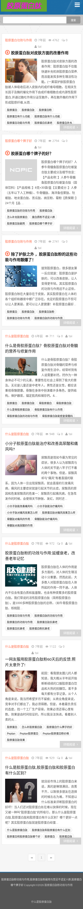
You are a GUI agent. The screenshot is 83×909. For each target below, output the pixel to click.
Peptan (11, 733)
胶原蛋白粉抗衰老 (39, 628)
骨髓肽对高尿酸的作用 (20, 525)
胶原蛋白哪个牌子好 (18, 141)
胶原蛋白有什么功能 (18, 116)
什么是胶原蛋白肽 (17, 336)
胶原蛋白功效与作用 (18, 40)
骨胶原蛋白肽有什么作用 (48, 409)
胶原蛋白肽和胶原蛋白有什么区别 (51, 830)
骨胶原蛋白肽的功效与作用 (22, 416)
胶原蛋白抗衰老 (43, 122)
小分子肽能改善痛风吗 (20, 506)
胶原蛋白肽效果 (16, 740)
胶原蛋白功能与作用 (18, 122)
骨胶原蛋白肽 (64, 403)
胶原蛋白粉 (45, 110)
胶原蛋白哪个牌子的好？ (32, 154)
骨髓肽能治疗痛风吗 (45, 519)
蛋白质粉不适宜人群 (43, 217)
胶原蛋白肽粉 (46, 311)
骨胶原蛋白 (45, 403)
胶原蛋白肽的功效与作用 (21, 210)
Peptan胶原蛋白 (29, 733)
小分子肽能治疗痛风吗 (50, 506)
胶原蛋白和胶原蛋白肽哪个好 (23, 836)
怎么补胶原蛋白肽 (32, 727)
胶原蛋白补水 (64, 122)
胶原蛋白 (12, 110)
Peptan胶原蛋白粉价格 (56, 733)
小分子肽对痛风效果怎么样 (22, 512)
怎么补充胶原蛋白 (17, 217)
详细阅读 (69, 127)
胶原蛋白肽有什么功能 (47, 116)
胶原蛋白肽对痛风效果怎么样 (58, 512)
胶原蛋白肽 (28, 110)
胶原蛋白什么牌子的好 (59, 727)
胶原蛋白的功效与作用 (20, 622)
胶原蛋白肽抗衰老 (47, 622)
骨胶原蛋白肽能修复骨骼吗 (57, 416)
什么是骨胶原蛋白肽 (18, 409)
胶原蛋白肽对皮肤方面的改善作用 (40, 53)
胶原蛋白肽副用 (16, 223)
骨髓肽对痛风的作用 (18, 519)
